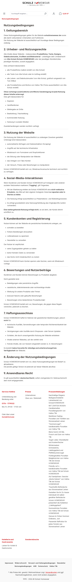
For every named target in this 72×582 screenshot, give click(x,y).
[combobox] (26, 14)
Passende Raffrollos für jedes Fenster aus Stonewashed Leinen (58, 524)
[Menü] (4, 14)
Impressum (9, 563)
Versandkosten (51, 572)
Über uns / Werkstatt (33, 398)
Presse (28, 392)
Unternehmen (30, 395)
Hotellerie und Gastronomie (8, 541)
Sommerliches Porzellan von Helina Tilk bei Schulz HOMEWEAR (59, 510)
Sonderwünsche (32, 539)
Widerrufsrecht (21, 563)
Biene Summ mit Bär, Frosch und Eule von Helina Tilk (59, 434)
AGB (34, 566)
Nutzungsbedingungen (23, 566)
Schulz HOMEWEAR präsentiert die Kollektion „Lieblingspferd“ (58, 502)
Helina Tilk (53, 566)
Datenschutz (43, 566)
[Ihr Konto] (53, 14)
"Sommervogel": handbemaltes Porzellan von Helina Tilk (58, 426)
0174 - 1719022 (8, 403)
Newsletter (61, 563)
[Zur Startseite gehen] (36, 4)
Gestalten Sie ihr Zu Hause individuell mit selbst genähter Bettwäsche (59, 494)
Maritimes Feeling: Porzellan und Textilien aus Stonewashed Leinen (59, 418)
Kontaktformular (8, 417)
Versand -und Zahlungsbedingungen (41, 563)
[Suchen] (45, 14)
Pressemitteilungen (57, 392)
